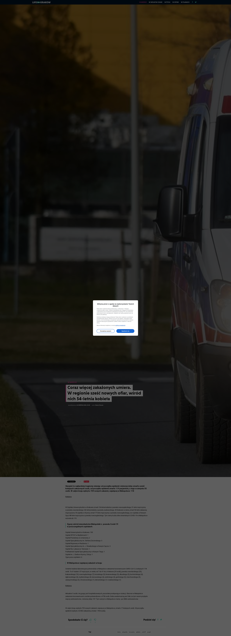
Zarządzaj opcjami (105, 331)
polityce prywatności (120, 325)
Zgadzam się (125, 331)
